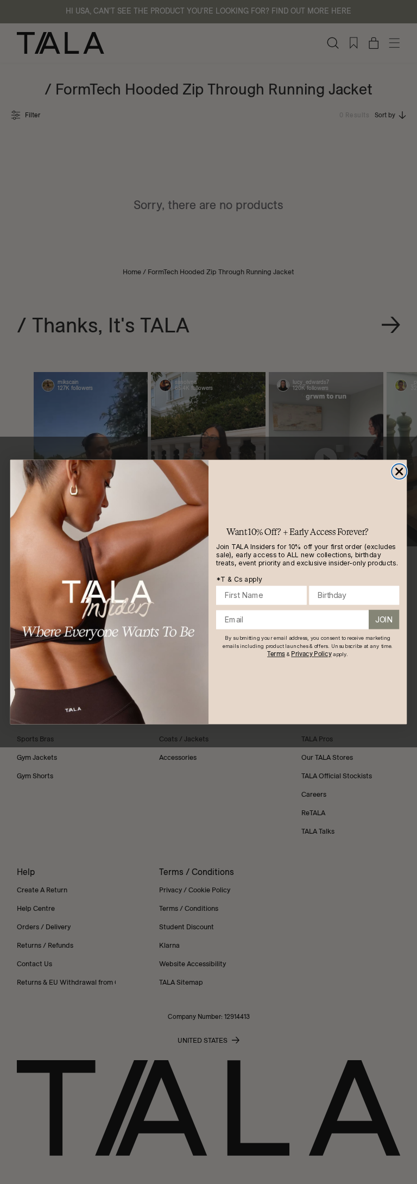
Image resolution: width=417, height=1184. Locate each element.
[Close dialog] (399, 471)
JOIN (384, 620)
